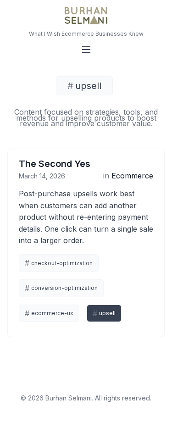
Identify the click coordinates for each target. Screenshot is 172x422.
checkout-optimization (59, 262)
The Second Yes (54, 163)
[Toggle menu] (86, 49)
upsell (104, 313)
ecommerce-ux (49, 313)
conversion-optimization (61, 288)
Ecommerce (132, 175)
